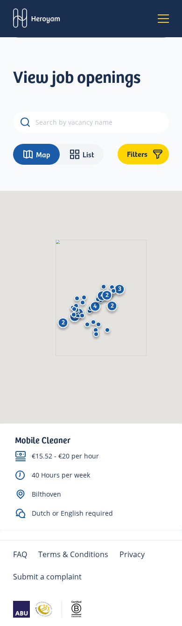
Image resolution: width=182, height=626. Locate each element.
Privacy (132, 554)
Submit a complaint (47, 577)
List (88, 154)
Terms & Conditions (73, 554)
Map (43, 154)
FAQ (20, 554)
